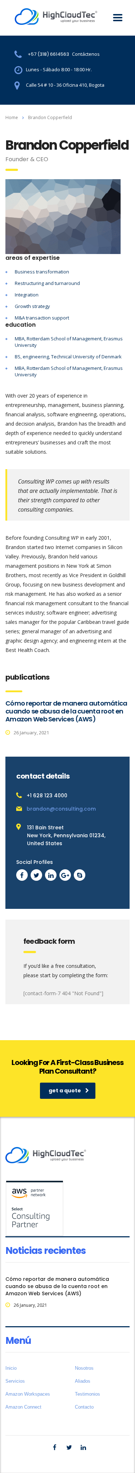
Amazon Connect (23, 1407)
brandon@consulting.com (61, 808)
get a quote (65, 1090)
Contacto (84, 1407)
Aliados (82, 1381)
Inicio (11, 1368)
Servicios (15, 1381)
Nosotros (84, 1368)
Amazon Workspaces (27, 1394)
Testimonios (87, 1394)
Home (11, 117)
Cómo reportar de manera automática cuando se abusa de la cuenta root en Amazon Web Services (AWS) (66, 711)
